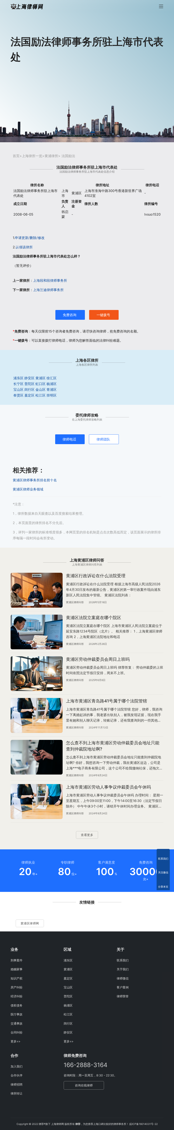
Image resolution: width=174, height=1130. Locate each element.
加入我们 (16, 1066)
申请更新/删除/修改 (30, 238)
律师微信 (123, 978)
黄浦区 (40, 378)
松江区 (40, 395)
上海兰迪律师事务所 (48, 290)
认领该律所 (24, 247)
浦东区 (18, 378)
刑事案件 (16, 960)
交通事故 (16, 1023)
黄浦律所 (51, 156)
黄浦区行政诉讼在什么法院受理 (95, 575)
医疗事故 (16, 1014)
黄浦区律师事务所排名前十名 (35, 480)
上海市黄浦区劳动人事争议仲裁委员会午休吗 (108, 787)
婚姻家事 (16, 969)
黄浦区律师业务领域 (28, 489)
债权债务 (16, 1005)
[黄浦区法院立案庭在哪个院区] (37, 632)
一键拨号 (103, 315)
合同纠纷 (16, 1032)
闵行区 (29, 389)
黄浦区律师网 (30, 923)
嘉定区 (29, 395)
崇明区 (51, 395)
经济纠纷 (16, 996)
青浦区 (51, 389)
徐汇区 (51, 378)
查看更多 (87, 835)
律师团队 (103, 439)
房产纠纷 (16, 987)
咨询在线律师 (84, 1085)
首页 (16, 156)
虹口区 (40, 384)
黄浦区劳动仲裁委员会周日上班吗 (98, 659)
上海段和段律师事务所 (50, 280)
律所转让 (16, 1093)
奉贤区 (18, 395)
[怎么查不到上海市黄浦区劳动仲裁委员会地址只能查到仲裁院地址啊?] (37, 757)
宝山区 (18, 389)
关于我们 (123, 969)
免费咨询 (69, 315)
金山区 (40, 389)
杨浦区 (51, 384)
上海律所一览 (32, 156)
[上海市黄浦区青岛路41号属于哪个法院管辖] (37, 715)
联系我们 (123, 960)
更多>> (15, 1041)
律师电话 (69, 439)
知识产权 (16, 978)
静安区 (29, 378)
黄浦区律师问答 (75, 602)
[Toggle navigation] (161, 6)
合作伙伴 (16, 1075)
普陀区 (29, 384)
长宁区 (18, 384)
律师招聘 (16, 1084)
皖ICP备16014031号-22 (143, 1124)
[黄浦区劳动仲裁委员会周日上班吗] (37, 673)
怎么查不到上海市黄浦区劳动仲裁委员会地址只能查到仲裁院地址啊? (112, 746)
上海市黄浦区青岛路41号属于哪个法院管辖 (106, 701)
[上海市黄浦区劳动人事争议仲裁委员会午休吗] (37, 801)
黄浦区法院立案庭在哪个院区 (93, 617)
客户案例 (123, 987)
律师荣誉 (123, 996)
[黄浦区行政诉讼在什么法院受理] (37, 590)
